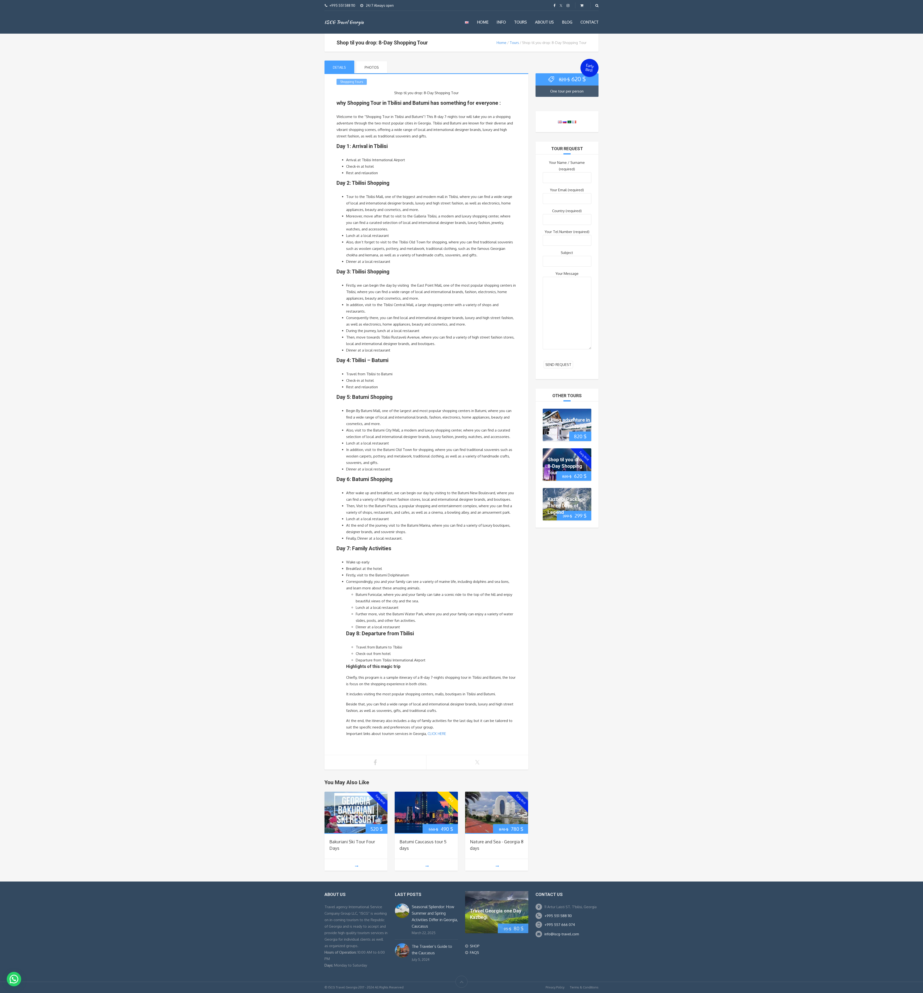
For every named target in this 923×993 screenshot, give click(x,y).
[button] (14, 979)
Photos (372, 67)
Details (339, 67)
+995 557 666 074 (559, 924)
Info (501, 22)
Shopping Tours (351, 82)
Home (482, 22)
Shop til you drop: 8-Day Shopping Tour (567, 465)
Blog (567, 22)
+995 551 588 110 (558, 915)
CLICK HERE (437, 733)
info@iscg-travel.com (561, 934)
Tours (520, 22)
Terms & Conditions (584, 987)
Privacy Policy (555, 987)
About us (544, 22)
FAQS (474, 952)
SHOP (475, 946)
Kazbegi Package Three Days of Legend (567, 505)
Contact (589, 22)
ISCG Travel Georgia (344, 22)
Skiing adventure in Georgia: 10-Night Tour (569, 426)
